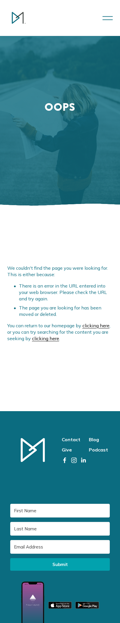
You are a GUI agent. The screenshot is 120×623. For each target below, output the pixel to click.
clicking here (96, 325)
